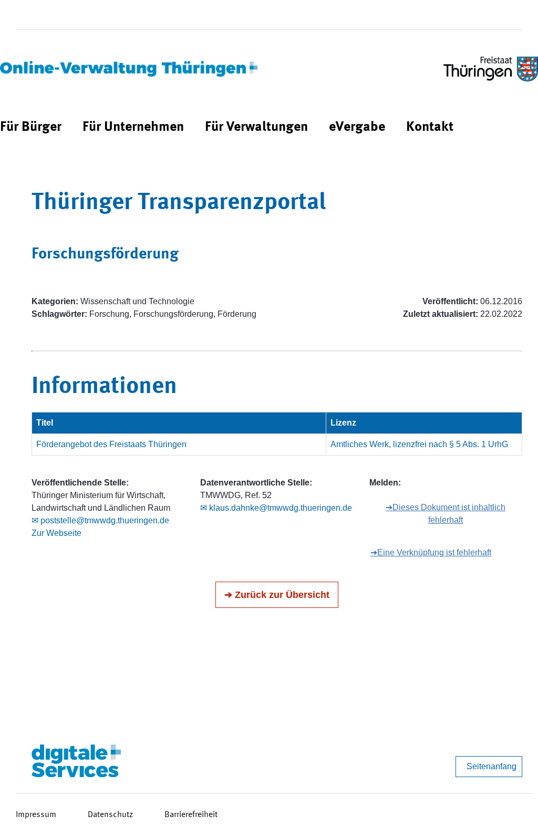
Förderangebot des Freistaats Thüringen (111, 444)
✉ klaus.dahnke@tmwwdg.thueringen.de (276, 507)
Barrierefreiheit (191, 815)
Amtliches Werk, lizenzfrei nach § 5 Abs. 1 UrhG (419, 444)
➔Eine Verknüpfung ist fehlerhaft (430, 552)
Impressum (36, 815)
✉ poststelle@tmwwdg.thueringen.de (100, 520)
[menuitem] (30, 127)
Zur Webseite (56, 533)
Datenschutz (110, 815)
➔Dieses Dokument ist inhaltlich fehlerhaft (445, 513)
